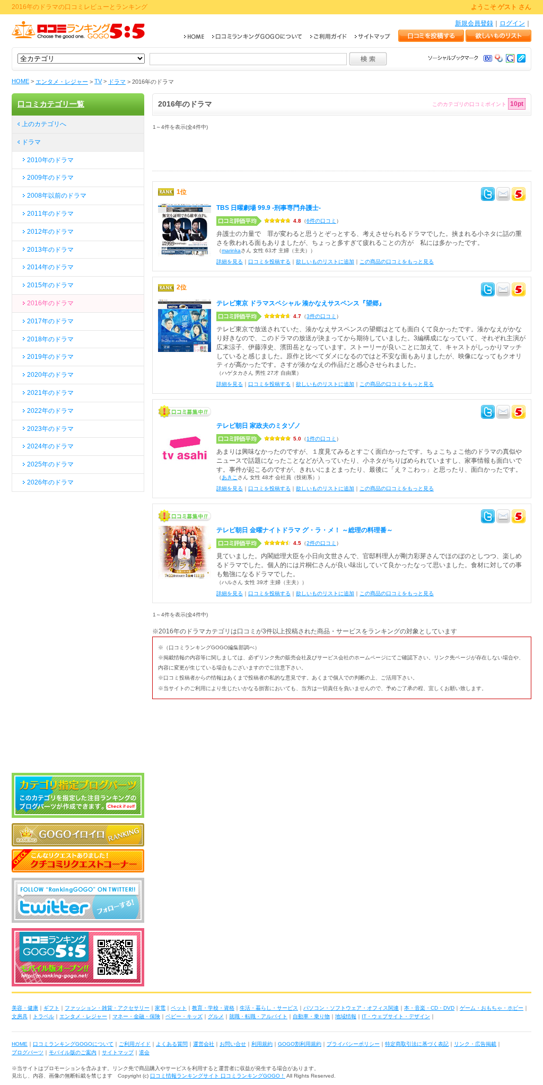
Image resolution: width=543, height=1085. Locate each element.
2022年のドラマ (50, 410)
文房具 (20, 1016)
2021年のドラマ (50, 392)
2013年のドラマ (50, 249)
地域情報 (345, 1016)
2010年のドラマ (50, 160)
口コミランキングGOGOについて (73, 1044)
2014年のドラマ (50, 267)
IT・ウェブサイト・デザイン (396, 1016)
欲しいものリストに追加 (325, 261)
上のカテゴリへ (44, 124)
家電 (160, 1008)
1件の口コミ (321, 439)
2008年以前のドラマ (56, 195)
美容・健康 (25, 1008)
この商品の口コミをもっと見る (397, 261)
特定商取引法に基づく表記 (417, 1044)
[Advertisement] (276, 155)
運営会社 (203, 1044)
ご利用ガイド (135, 1044)
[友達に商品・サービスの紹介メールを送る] (503, 195)
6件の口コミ (321, 221)
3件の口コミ (321, 316)
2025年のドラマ (50, 464)
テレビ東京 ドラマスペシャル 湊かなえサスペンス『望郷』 (300, 303)
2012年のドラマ (50, 231)
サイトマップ (118, 1052)
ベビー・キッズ (184, 1016)
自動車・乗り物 (311, 1016)
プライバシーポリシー (353, 1044)
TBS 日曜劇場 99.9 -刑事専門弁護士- (268, 207)
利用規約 (262, 1044)
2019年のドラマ (50, 356)
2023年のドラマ (50, 429)
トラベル (43, 1016)
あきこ (230, 477)
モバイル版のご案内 (73, 1052)
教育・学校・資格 (213, 1008)
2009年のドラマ (50, 177)
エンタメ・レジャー (62, 81)
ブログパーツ (27, 1052)
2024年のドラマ (50, 446)
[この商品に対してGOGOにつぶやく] (519, 195)
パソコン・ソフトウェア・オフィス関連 (351, 1008)
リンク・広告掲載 (475, 1044)
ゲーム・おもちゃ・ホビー (491, 1008)
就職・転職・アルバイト (258, 1016)
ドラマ (117, 81)
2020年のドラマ (50, 374)
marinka (231, 250)
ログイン (512, 23)
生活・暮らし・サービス (269, 1008)
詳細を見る (229, 261)
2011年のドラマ (50, 213)
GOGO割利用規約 (299, 1044)
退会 (144, 1052)
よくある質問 (172, 1044)
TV (98, 81)
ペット (179, 1008)
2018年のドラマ (50, 339)
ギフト (51, 1008)
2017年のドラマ (50, 321)
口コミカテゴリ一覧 (50, 104)
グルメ (216, 1016)
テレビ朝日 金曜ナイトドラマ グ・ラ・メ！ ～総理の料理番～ (304, 530)
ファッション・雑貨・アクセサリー (107, 1008)
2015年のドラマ (50, 285)
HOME (20, 81)
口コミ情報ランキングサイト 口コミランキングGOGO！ (217, 1076)
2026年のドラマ (50, 482)
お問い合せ (233, 1044)
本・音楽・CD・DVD (429, 1008)
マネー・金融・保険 (136, 1016)
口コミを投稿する (269, 261)
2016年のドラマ (50, 303)
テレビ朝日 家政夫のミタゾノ (258, 425)
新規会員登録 (474, 23)
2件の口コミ (321, 543)
